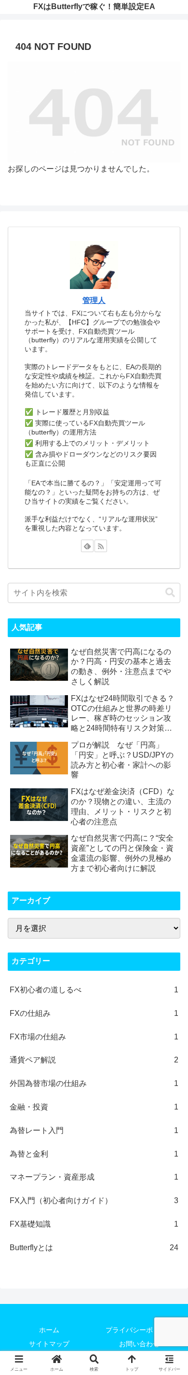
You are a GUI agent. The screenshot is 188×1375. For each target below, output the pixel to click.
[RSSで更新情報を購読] (100, 546)
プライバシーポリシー (139, 1330)
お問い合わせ (139, 1344)
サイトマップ (49, 1344)
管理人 (94, 300)
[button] (170, 592)
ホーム (49, 1330)
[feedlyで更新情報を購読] (87, 546)
